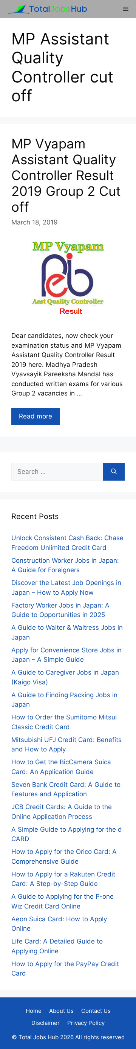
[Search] (114, 472)
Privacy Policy (86, 1022)
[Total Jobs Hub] (45, 9)
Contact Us (96, 1010)
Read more (35, 416)
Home (34, 1010)
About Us (61, 1010)
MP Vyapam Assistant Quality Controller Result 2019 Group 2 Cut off (66, 175)
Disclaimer (45, 1022)
